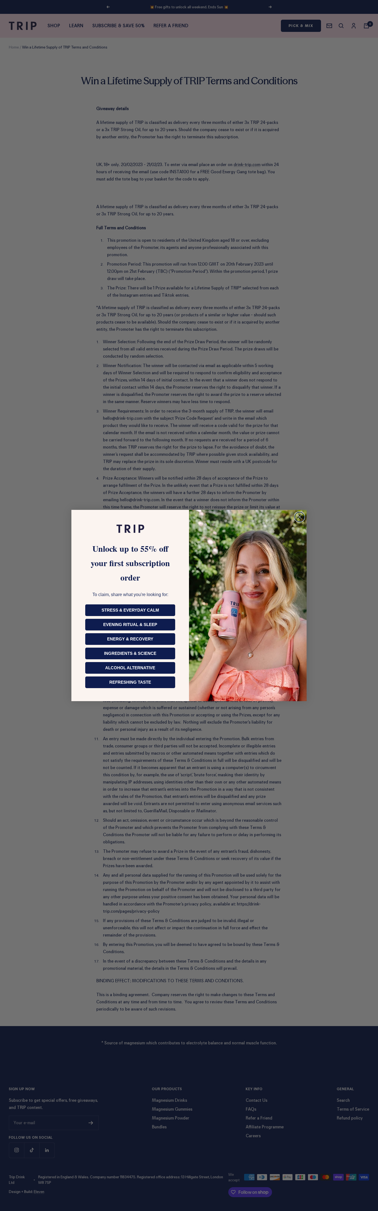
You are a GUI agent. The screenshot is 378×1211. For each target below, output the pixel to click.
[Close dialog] (299, 517)
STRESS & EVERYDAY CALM (130, 610)
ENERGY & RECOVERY (130, 639)
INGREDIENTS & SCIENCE (130, 653)
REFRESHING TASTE (130, 682)
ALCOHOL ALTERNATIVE (130, 667)
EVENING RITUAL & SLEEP (130, 624)
